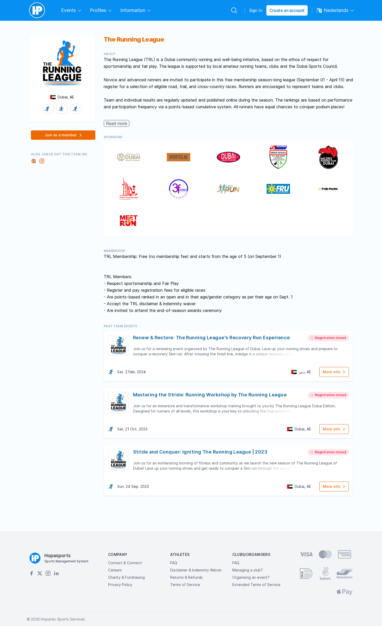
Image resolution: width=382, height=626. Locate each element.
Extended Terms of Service (256, 584)
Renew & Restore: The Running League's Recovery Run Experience (211, 337)
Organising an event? (250, 577)
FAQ (173, 563)
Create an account (287, 10)
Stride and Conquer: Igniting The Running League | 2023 (200, 452)
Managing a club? (247, 570)
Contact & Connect (125, 563)
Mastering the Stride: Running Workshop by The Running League (210, 394)
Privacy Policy (120, 584)
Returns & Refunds (186, 577)
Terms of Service (185, 584)
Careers (115, 570)
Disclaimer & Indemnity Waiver (196, 570)
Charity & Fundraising (126, 577)
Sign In (255, 10)
